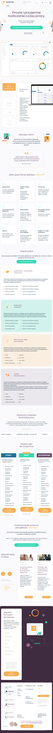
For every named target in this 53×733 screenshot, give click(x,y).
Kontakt (18, 695)
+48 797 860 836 (8, 515)
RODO (14, 668)
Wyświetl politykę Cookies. (36, 722)
